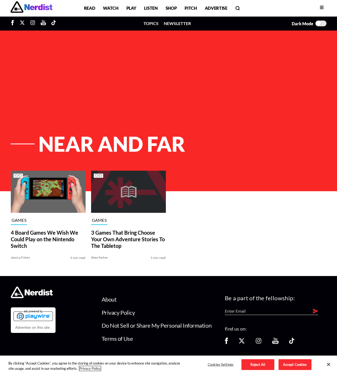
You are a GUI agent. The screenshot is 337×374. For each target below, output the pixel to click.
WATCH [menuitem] (110, 8)
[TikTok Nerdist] (53, 23)
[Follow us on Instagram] (258, 342)
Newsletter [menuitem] (177, 23)
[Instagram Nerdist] (32, 23)
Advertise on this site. (33, 327)
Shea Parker (99, 257)
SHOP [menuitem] (171, 8)
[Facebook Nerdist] (14, 23)
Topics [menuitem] (150, 23)
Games (19, 220)
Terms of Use (117, 338)
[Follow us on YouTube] (275, 342)
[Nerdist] (31, 8)
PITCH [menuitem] (191, 8)
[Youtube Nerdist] (43, 23)
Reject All (257, 364)
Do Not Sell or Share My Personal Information (157, 325)
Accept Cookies (295, 364)
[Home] (32, 296)
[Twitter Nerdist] (22, 23)
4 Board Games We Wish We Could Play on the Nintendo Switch (44, 239)
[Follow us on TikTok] (291, 342)
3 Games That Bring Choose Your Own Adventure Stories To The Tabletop (128, 239)
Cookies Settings (221, 364)
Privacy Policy (118, 312)
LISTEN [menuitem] (150, 8)
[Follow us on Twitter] (242, 342)
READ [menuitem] (89, 8)
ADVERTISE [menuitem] (216, 8)
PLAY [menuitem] (131, 8)
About (109, 299)
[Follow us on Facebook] (226, 342)
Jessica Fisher (20, 257)
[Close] (328, 364)
